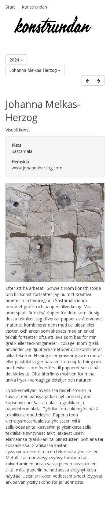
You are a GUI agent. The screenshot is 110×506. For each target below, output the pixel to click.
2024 (14, 60)
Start (10, 7)
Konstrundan (34, 7)
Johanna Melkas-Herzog (33, 70)
